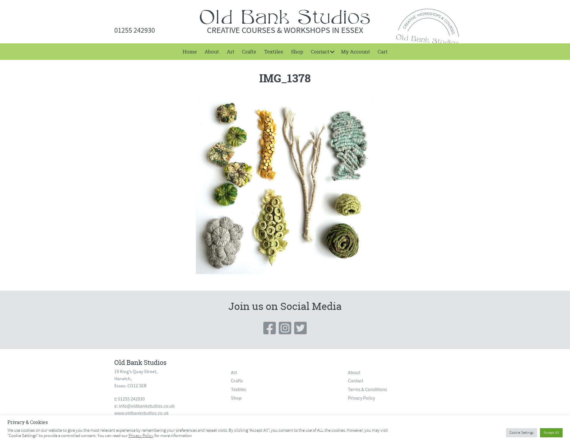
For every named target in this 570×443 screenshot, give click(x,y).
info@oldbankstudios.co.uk (147, 406)
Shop (297, 51)
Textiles (273, 51)
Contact (320, 51)
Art (230, 51)
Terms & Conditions (367, 389)
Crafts (249, 51)
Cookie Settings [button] (521, 432)
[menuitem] (189, 51)
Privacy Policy (361, 398)
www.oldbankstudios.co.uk (141, 413)
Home (190, 51)
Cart (382, 51)
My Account (355, 51)
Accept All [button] (551, 432)
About (212, 51)
